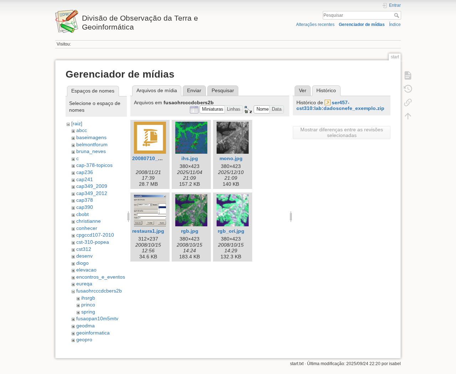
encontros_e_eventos (100, 277)
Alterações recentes (315, 24)
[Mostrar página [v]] (408, 75)
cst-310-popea (92, 242)
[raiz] (76, 123)
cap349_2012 (91, 193)
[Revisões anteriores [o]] (408, 89)
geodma (85, 325)
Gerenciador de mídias (362, 24)
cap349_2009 (91, 186)
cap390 (84, 207)
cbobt (82, 214)
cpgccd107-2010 (95, 235)
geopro (84, 339)
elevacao (86, 270)
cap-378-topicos (94, 165)
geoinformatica (93, 333)
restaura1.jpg (148, 231)
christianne (88, 221)
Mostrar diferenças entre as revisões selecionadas (341, 132)
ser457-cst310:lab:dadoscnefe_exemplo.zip (340, 105)
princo (88, 304)
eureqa (84, 283)
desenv (84, 256)
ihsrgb (88, 298)
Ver (302, 90)
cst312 (83, 249)
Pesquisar (397, 15)
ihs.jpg (189, 158)
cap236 (84, 172)
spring (88, 312)
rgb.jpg (189, 231)
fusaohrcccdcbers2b (99, 291)
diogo (82, 263)
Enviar (194, 90)
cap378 (84, 200)
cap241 (84, 179)
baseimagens (91, 137)
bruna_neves (91, 151)
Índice (395, 24)
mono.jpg (231, 158)
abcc (81, 130)
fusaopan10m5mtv (97, 318)
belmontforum (92, 144)
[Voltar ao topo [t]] (408, 116)
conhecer (86, 228)
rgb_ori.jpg (231, 231)
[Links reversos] (408, 102)
